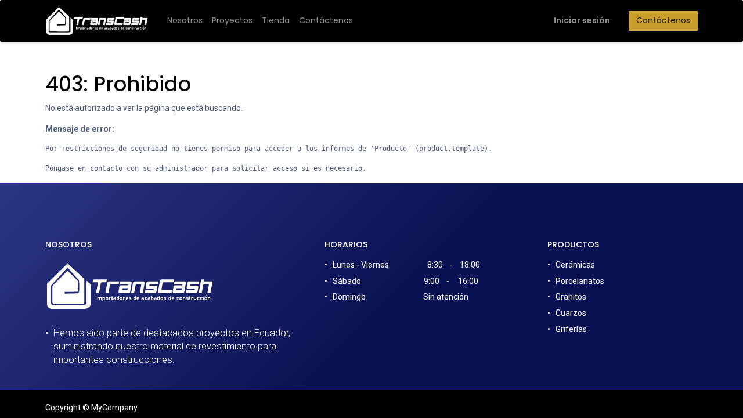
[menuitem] (185, 20)
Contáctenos (663, 20)
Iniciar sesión (582, 20)
